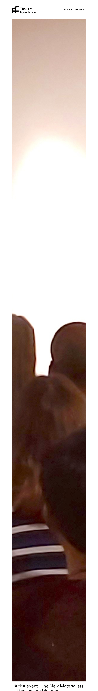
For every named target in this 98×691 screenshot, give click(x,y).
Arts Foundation (24, 9)
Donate (68, 9)
